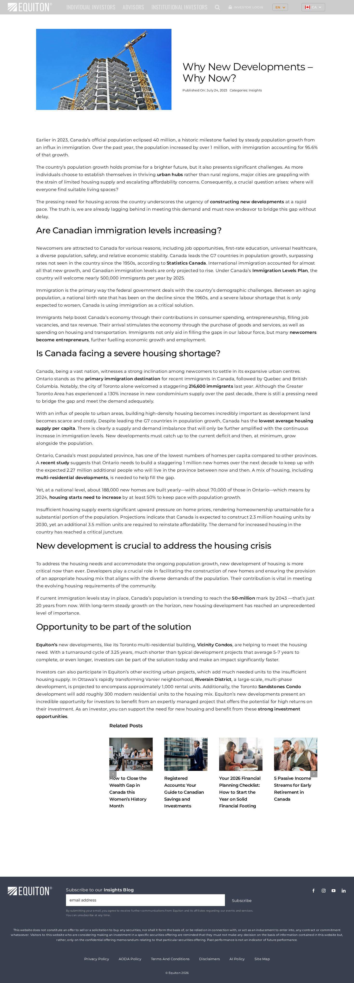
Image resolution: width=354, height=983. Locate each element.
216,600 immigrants (211, 386)
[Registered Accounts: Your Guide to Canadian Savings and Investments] (131, 754)
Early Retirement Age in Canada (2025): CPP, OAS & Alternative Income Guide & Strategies (294, 792)
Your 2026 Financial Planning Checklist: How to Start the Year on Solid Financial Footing (184, 792)
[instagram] (324, 891)
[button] (217, 7)
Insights (255, 90)
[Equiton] (29, 4)
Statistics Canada (186, 263)
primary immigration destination (122, 378)
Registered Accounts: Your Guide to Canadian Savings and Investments (129, 792)
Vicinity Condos (214, 644)
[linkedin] (344, 891)
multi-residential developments (72, 477)
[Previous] (113, 773)
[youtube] (333, 891)
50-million (243, 598)
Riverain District (213, 679)
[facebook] (313, 891)
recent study (55, 462)
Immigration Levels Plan (280, 270)
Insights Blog (119, 890)
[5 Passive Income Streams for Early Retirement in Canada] (240, 754)
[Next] (313, 773)
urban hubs (170, 174)
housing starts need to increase (85, 497)
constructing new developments (247, 201)
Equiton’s (46, 644)
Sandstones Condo (279, 686)
